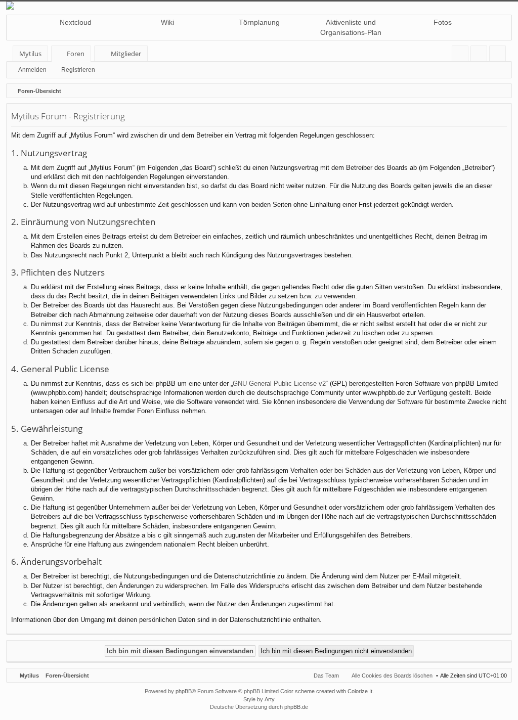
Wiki (167, 22)
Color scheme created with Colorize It (326, 691)
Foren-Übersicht (67, 675)
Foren (75, 53)
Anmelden (32, 69)
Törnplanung (259, 22)
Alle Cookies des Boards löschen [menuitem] (392, 675)
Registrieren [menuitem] (499, 55)
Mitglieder (126, 53)
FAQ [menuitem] (463, 55)
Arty (270, 699)
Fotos (443, 22)
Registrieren (78, 69)
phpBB (184, 691)
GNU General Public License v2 (279, 383)
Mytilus (30, 53)
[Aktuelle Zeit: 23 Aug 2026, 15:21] (502, 91)
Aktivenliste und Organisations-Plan (350, 27)
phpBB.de (296, 707)
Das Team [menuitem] (326, 675)
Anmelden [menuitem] (481, 55)
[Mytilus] (259, 6)
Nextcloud (76, 22)
